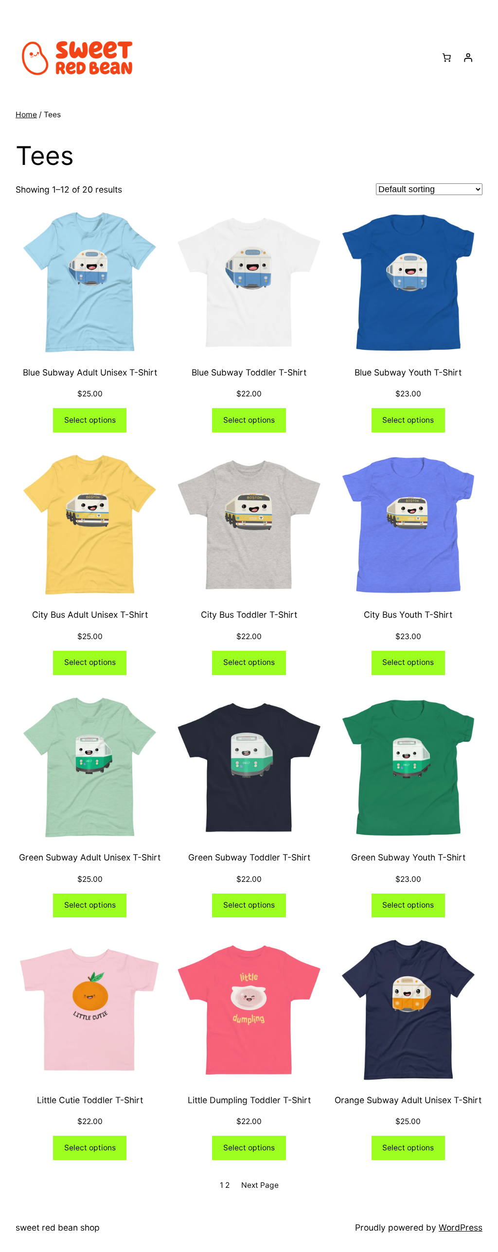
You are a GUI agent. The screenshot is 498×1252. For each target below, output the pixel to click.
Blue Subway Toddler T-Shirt (249, 372)
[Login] (468, 57)
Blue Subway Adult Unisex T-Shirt (90, 372)
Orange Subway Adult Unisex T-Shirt (408, 1100)
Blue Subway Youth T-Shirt (408, 372)
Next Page (260, 1185)
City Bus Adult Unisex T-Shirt (90, 614)
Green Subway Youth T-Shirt (408, 857)
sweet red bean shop (58, 1227)
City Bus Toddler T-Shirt (249, 614)
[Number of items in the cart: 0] (446, 57)
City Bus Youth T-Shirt (408, 614)
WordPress (460, 1227)
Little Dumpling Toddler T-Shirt (249, 1100)
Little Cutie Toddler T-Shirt (90, 1100)
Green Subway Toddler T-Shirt (249, 857)
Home (26, 114)
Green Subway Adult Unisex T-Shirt (89, 857)
